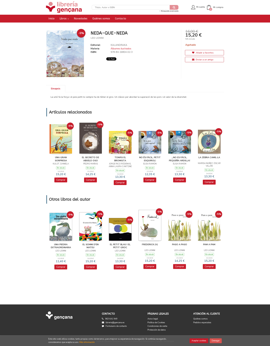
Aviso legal (153, 318)
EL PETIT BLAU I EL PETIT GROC (120, 246)
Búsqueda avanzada (169, 11)
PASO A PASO (179, 244)
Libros (63, 18)
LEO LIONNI (97, 38)
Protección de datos (157, 329)
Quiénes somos (200, 318)
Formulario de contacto (116, 326)
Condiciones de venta (157, 326)
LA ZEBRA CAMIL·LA (209, 157)
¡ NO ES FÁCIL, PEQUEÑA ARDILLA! (179, 159)
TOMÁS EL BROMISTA (120, 159)
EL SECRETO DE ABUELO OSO (90, 159)
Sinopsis (55, 88)
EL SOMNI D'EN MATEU (90, 246)
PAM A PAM (209, 244)
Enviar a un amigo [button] (204, 59)
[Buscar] (174, 7)
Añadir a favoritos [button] (204, 52)
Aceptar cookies (199, 340)
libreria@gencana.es (115, 322)
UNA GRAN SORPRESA (61, 159)
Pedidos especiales (202, 322)
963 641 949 (111, 318)
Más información (87, 342)
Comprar (60, 179)
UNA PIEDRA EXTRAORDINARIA (61, 246)
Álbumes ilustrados (121, 48)
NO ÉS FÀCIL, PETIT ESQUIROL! (150, 159)
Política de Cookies (156, 322)
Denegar (216, 340)
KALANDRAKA (119, 45)
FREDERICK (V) (150, 244)
